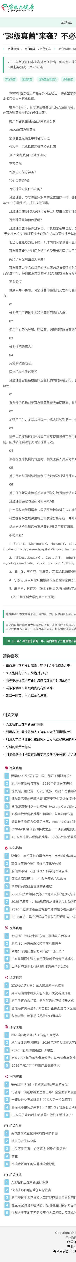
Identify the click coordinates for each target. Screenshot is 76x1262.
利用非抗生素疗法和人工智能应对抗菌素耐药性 (38, 732)
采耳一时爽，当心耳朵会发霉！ (27, 696)
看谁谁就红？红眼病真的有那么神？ (31, 688)
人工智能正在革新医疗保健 (24, 724)
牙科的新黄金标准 (18, 747)
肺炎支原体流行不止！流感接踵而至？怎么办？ (38, 680)
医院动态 (30, 48)
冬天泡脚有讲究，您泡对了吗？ (27, 673)
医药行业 (66, 22)
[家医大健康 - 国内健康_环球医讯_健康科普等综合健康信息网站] (17, 8)
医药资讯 (13, 48)
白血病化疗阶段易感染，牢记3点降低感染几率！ (39, 665)
